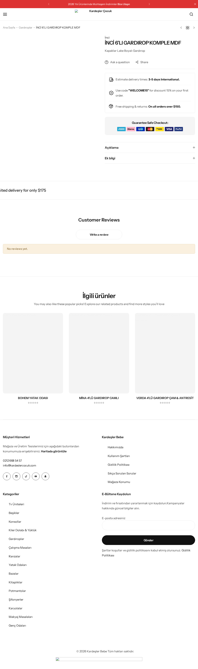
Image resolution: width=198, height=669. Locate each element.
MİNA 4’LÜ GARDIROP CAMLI (99, 398)
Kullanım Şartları (119, 456)
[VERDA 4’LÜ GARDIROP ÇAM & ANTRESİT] (165, 353)
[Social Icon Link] (7, 476)
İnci (107, 37)
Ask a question (120, 62)
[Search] (191, 14)
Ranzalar (14, 556)
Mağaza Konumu (119, 482)
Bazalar (14, 573)
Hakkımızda (115, 447)
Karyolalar (15, 608)
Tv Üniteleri (16, 504)
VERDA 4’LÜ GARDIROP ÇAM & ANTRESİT (165, 398)
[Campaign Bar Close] (195, 4)
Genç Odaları (17, 625)
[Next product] (193, 28)
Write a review (99, 234)
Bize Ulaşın (124, 4)
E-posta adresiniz (113, 518)
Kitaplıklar (15, 582)
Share (144, 62)
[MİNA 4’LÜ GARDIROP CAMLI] (99, 353)
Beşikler (14, 513)
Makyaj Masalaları (21, 617)
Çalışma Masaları (20, 547)
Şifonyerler (16, 599)
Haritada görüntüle (54, 451)
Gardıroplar (25, 27)
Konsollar (15, 521)
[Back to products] (187, 27)
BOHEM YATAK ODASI (33, 398)
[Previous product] (182, 28)
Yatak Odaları (18, 565)
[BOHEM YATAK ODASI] (33, 353)
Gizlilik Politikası (119, 464)
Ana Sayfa (9, 27)
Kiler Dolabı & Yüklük (23, 530)
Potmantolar (17, 591)
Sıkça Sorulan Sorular (122, 473)
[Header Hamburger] (7, 14)
